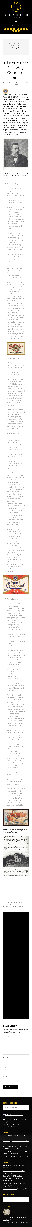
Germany (14, 907)
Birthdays (14, 903)
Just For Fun (7, 905)
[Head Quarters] (6, 1215)
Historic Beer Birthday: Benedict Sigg (14, 1171)
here (26, 1222)
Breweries (22, 903)
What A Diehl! (20, 175)
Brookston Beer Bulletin (16, 15)
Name (5, 1058)
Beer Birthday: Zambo (10, 1189)
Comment (6, 1036)
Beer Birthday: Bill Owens (20, 1156)
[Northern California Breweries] (13, 1115)
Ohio (25, 907)
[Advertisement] (16, 965)
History (20, 907)
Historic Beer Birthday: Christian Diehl (14, 1183)
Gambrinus (6, 1141)
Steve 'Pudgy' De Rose (10, 1151)
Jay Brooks (6, 1156)
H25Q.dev (6, 1220)
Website (5, 1076)
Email (5, 1067)
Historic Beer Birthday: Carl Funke (13, 1165)
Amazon (15, 1124)
